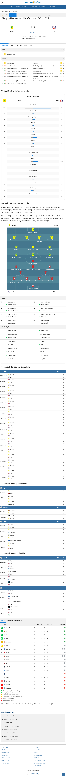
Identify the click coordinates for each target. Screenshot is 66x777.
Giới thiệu (36, 757)
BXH (31, 45)
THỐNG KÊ (12, 45)
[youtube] (37, 773)
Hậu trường (5, 752)
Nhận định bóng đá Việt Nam (11, 726)
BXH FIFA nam (6, 757)
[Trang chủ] (11, 7)
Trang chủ (5, 747)
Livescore (17, 7)
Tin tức (4, 750)
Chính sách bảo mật (39, 763)
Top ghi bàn (5, 763)
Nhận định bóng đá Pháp (10, 729)
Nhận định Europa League (11, 736)
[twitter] (33, 773)
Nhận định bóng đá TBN (10, 719)
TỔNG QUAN (4, 45)
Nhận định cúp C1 (8, 722)
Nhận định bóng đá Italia (10, 733)
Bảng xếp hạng (43, 7)
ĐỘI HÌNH (19, 45)
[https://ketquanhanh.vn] (33, 2)
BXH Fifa (52, 7)
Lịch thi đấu (26, 7)
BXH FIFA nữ (5, 760)
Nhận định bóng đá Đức (10, 739)
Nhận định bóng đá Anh (10, 716)
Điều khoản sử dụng (39, 760)
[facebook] (28, 773)
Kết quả (34, 7)
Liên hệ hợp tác (38, 765)
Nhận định (5, 755)
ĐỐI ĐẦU (26, 45)
